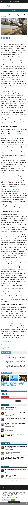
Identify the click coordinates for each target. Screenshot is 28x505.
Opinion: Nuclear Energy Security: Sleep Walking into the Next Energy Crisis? (16, 413)
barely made (14, 175)
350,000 (11, 138)
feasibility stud (15, 191)
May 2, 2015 (11, 40)
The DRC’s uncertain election (21, 383)
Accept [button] (13, 499)
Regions (14, 10)
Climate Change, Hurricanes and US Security (15, 418)
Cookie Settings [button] (6, 499)
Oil (6, 347)
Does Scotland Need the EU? (11, 475)
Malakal (3, 216)
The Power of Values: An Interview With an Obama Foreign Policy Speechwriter (14, 458)
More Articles (14, 440)
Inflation (3, 347)
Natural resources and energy (6, 342)
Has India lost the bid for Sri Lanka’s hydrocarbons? (13, 384)
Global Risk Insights (14, 1)
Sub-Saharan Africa (5, 344)
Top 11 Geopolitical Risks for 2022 (12, 452)
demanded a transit (11, 153)
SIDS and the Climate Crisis (11, 407)
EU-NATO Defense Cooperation (12, 429)
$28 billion (14, 324)
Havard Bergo (9, 355)
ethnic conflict (8, 346)
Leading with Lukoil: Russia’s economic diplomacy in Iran (5, 384)
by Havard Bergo (4, 40)
